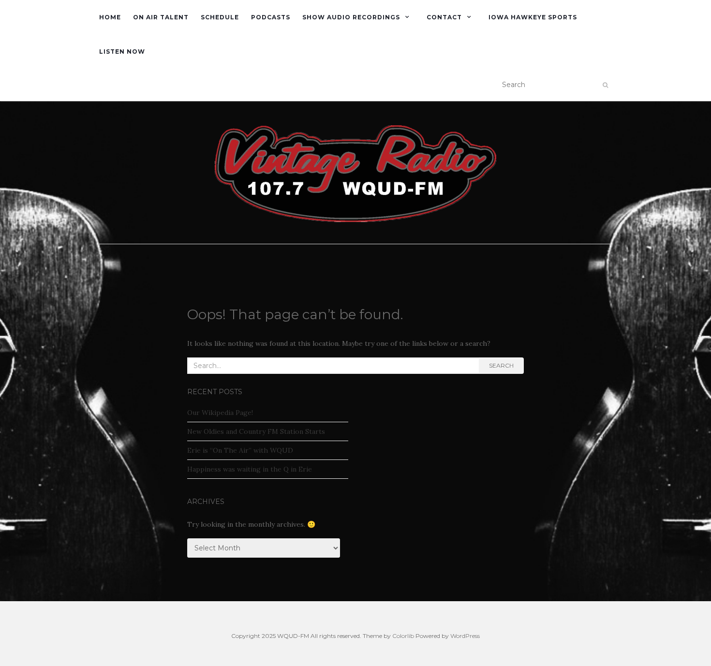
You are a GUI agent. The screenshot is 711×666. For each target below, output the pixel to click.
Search (501, 365)
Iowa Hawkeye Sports (533, 17)
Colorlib (403, 635)
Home (110, 17)
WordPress (465, 635)
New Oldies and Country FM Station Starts (256, 431)
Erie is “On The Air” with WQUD (240, 450)
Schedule (220, 17)
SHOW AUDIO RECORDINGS (351, 17)
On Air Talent (161, 17)
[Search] (605, 85)
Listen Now (122, 51)
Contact (444, 17)
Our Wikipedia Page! (220, 412)
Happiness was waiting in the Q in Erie (249, 469)
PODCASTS (270, 17)
